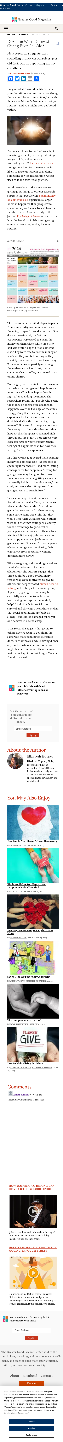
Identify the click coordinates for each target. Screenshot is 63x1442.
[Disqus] (33, 1126)
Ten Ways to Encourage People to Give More (30, 932)
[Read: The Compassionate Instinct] (33, 1001)
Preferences (31, 1435)
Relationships (17, 34)
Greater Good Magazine (31, 19)
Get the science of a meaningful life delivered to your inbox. (21, 716)
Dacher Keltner (19, 1024)
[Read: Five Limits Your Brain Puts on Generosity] (33, 822)
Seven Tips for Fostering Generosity (28, 976)
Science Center (24, 5)
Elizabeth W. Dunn (20, 1067)
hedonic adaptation (42, 163)
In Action (52, 5)
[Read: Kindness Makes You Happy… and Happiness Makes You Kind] (33, 865)
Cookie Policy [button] (12, 1410)
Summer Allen (18, 845)
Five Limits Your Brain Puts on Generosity (32, 841)
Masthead (30, 1375)
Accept (31, 1422)
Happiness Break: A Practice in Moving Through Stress (33, 1248)
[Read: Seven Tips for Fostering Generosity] (33, 957)
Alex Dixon (16, 891)
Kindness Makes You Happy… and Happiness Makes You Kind (26, 886)
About (14, 1375)
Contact (47, 1375)
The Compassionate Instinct (24, 1020)
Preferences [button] (23, 1413)
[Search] (56, 28)
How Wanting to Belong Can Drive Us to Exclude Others (32, 1187)
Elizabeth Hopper (20, 73)
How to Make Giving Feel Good (25, 1063)
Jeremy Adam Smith (21, 981)
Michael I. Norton (42, 1067)
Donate (31, 1383)
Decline (31, 1428)
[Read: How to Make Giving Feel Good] (33, 1044)
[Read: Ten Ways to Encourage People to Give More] (33, 911)
